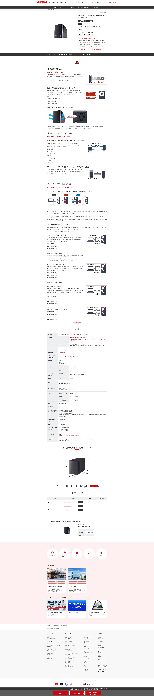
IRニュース (100, 651)
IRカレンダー (100, 653)
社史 (98, 642)
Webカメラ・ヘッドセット (51, 650)
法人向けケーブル (68, 651)
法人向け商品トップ (68, 636)
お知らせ (85, 667)
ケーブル (48, 647)
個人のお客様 (101, 671)
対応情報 (85, 662)
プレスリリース (100, 643)
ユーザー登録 (86, 669)
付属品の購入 (86, 670)
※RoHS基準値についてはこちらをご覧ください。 (70, 435)
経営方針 (99, 655)
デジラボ (85, 643)
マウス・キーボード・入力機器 (51, 649)
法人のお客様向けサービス (88, 652)
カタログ (85, 666)
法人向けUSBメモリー (69, 646)
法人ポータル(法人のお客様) (102, 665)
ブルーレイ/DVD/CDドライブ (51, 641)
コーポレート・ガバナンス (102, 659)
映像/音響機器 (49, 646)
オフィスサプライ (68, 662)
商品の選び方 (86, 637)
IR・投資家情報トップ (101, 650)
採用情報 (99, 645)
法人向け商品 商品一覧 (69, 666)
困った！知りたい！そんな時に (88, 639)
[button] (94, 486)
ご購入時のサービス (87, 650)
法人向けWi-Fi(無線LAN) (69, 637)
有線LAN (48, 637)
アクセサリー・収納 (50, 655)
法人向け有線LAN (68, 638)
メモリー (48, 642)
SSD (47, 639)
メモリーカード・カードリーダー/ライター (53, 645)
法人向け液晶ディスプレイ (69, 650)
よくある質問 (86, 659)
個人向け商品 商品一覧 (51, 659)
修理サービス (86, 663)
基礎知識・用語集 (86, 641)
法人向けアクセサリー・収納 (69, 659)
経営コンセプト (100, 638)
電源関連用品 (49, 654)
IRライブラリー (100, 652)
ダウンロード (86, 661)
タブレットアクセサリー (51, 653)
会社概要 (99, 637)
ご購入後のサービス (87, 651)
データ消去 (67, 665)
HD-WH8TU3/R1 (67, 502)
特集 (84, 642)
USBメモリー (49, 643)
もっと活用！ (86, 638)
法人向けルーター (68, 639)
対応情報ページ (74, 334)
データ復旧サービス (87, 653)
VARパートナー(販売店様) (102, 666)
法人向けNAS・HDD (68, 641)
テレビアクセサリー (50, 657)
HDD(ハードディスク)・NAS (51, 638)
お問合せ (85, 665)
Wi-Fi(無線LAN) (49, 636)
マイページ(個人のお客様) (102, 663)
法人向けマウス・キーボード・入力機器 (71, 653)
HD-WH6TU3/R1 (67, 506)
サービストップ (86, 648)
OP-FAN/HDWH (62, 352)
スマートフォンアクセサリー (51, 651)
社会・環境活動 (100, 641)
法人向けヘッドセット (69, 654)
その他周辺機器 (49, 658)
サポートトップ (86, 658)
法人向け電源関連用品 (69, 658)
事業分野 (99, 639)
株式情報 (99, 657)
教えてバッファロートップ (88, 636)
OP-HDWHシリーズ (63, 349)
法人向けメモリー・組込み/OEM (70, 645)
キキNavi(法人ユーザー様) (102, 667)
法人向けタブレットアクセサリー (70, 657)
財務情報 (99, 656)
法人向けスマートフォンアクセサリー (71, 655)
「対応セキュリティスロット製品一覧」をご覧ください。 (71, 356)
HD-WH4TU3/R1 (67, 510)
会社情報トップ (100, 636)
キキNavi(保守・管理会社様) (102, 669)
